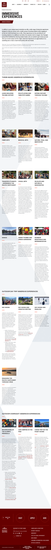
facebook (13, 533)
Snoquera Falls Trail (9, 351)
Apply (25, 1)
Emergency (33, 533)
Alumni (44, 4)
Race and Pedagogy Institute (41, 547)
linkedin (17, 533)
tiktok (21, 533)
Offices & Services (35, 542)
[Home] (4, 529)
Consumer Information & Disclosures (40, 540)
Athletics (39, 4)
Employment (34, 538)
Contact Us (18, 536)
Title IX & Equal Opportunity (38, 535)
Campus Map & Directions (37, 528)
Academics (19, 4)
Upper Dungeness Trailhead (10, 478)
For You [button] (38, 1)
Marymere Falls (29, 455)
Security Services (35, 530)
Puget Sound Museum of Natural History (27, 547)
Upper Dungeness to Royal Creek (10, 499)
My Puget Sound (46, 0)
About (13, 4)
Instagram (15, 533)
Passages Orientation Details (6, 9)
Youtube (19, 533)
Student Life (32, 4)
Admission (26, 4)
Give (28, 1)
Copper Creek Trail (12, 487)
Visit (22, 1)
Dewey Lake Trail (10, 350)
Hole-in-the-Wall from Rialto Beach (24, 456)
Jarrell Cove (42, 445)
